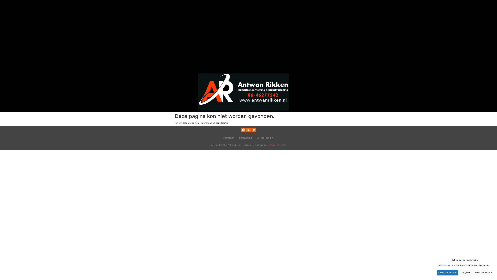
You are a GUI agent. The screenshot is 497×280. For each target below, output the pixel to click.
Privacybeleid (245, 138)
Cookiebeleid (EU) (265, 138)
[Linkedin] (253, 130)
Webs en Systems (278, 145)
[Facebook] (243, 130)
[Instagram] (248, 130)
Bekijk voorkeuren (483, 272)
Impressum (228, 138)
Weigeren (466, 272)
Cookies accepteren (447, 272)
